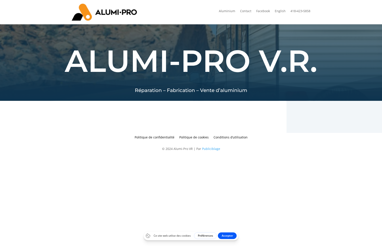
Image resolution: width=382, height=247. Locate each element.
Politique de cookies (194, 137)
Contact (245, 11)
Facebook (263, 11)
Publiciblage (211, 149)
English (280, 11)
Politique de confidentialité (154, 137)
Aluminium (227, 11)
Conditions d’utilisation (231, 137)
